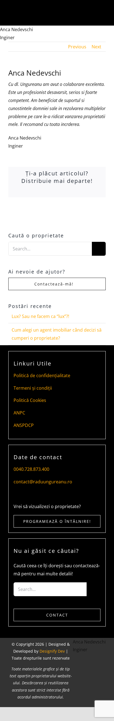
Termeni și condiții (33, 388)
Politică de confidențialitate (42, 375)
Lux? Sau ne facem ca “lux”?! (40, 316)
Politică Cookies (30, 400)
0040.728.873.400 (31, 469)
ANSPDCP (24, 425)
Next (96, 47)
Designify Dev (52, 651)
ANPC (19, 413)
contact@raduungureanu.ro (43, 482)
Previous (77, 47)
